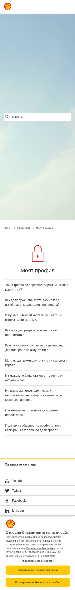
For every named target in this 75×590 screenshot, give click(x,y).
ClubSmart (23, 228)
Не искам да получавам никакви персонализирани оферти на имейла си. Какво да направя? (34, 395)
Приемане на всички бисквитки (38, 570)
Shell (8, 228)
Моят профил (44, 228)
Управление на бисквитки (38, 560)
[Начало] (8, 8)
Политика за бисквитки (40, 548)
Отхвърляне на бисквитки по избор (37, 582)
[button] (37, 481)
